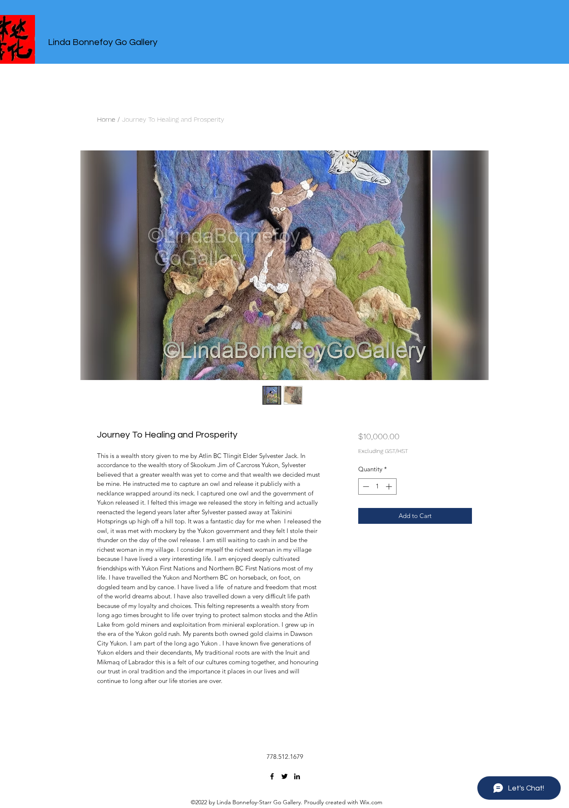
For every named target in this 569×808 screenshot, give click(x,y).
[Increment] (389, 486)
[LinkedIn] (297, 776)
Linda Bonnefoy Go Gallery (102, 42)
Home (106, 119)
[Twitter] (284, 776)
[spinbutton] (377, 486)
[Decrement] (365, 486)
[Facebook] (272, 776)
